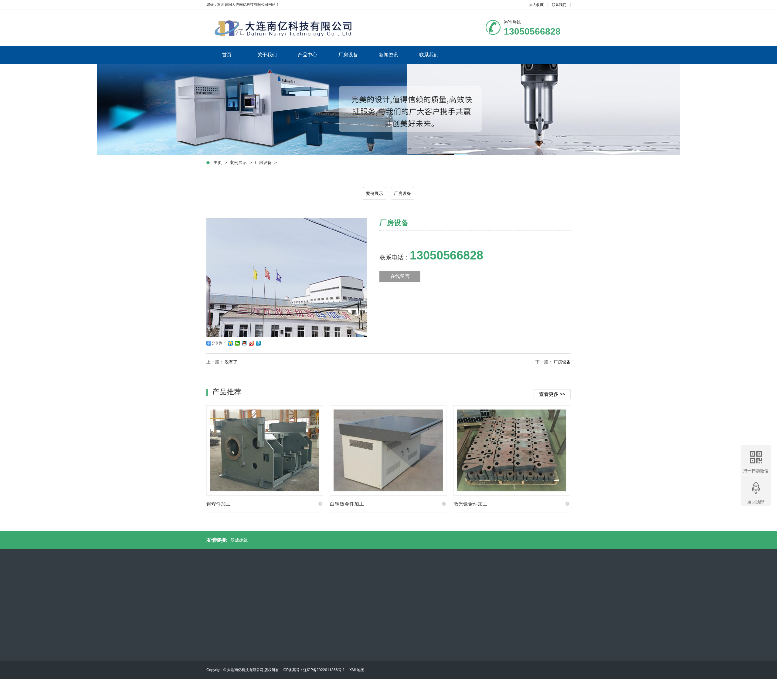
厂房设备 (348, 54)
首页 (227, 54)
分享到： (219, 343)
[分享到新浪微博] (251, 343)
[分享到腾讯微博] (258, 343)
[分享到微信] (237, 343)
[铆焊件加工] (264, 450)
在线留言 (400, 276)
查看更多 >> (552, 394)
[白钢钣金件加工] (388, 450)
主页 (217, 162)
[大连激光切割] (297, 27)
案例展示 (238, 162)
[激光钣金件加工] (511, 450)
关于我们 (267, 54)
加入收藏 (536, 5)
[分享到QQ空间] (230, 343)
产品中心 (307, 54)
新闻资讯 (388, 54)
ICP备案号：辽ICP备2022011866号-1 (314, 670)
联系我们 (559, 5)
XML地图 (356, 670)
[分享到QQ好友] (244, 343)
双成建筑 (239, 540)
